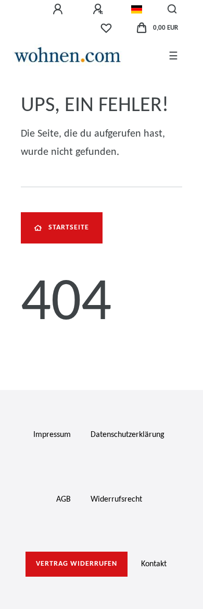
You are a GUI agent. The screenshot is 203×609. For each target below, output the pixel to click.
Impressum (52, 435)
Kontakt (154, 564)
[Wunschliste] (106, 28)
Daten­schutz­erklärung (127, 435)
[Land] (137, 9)
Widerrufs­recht (116, 499)
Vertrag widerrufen (76, 564)
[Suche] (173, 9)
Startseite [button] (68, 228)
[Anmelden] (59, 9)
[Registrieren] (99, 9)
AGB (63, 499)
